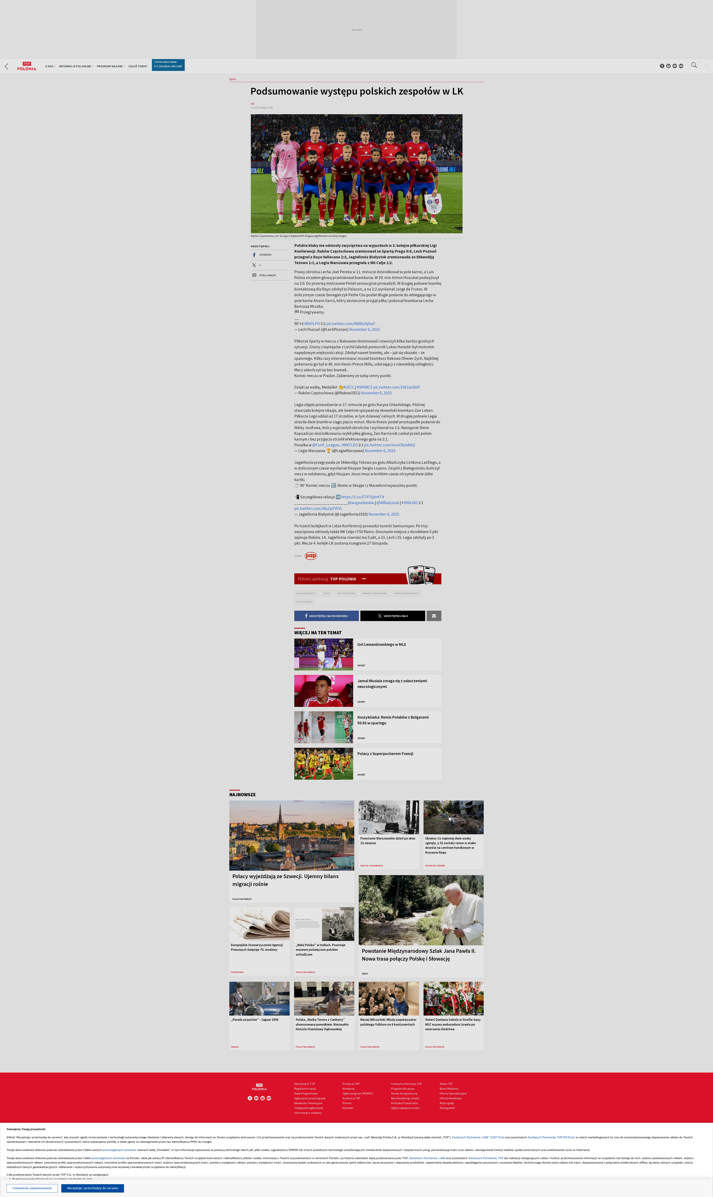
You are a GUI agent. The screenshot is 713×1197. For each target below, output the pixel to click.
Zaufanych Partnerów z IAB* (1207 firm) (478, 1137)
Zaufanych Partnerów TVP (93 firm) (551, 1137)
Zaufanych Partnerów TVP (485, 1158)
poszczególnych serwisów (119, 1150)
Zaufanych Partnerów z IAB (427, 1158)
